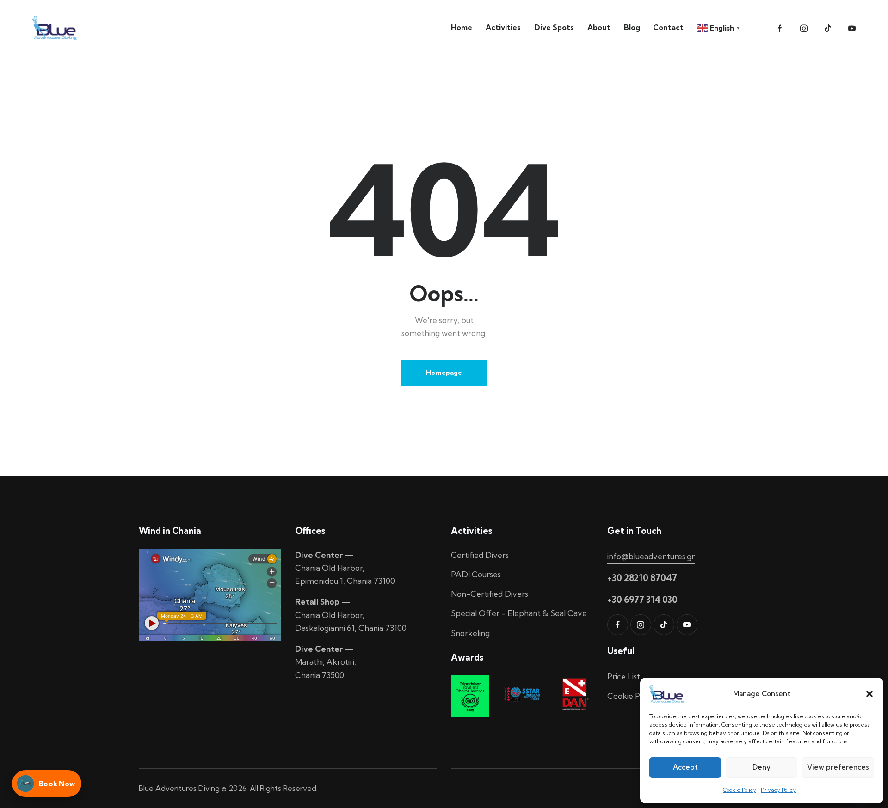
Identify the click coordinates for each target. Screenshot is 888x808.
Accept (685, 767)
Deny (761, 767)
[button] (869, 693)
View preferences (838, 767)
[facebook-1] (779, 28)
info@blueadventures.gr (651, 556)
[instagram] (804, 28)
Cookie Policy (739, 789)
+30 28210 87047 (642, 577)
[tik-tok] (828, 28)
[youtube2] (852, 28)
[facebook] (617, 624)
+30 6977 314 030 (642, 599)
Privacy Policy (778, 789)
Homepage (444, 372)
